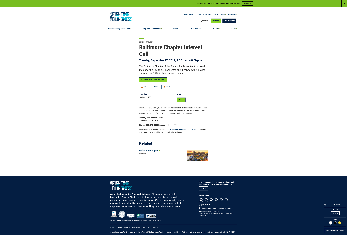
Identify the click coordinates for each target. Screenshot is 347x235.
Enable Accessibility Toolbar (335, 231)
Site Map (155, 227)
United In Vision (189, 14)
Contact (112, 227)
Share (156, 87)
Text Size (335, 209)
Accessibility (136, 227)
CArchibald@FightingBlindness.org (182, 129)
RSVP (180, 100)
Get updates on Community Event (153, 80)
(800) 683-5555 (205, 205)
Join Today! (247, 3)
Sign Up (203, 188)
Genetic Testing (207, 14)
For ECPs (216, 14)
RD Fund (198, 14)
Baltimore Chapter (148, 150)
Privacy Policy (146, 227)
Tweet (168, 87)
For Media (127, 227)
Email (145, 87)
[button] (204, 21)
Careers (119, 227)
